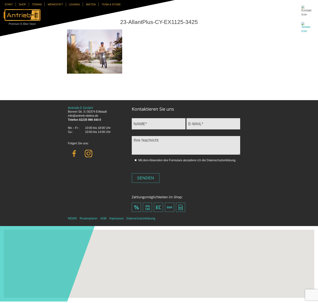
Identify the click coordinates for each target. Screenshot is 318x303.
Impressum (116, 218)
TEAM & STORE (111, 4)
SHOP (22, 4)
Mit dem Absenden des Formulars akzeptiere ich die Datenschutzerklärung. (187, 160)
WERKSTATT (55, 4)
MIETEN (91, 4)
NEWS (72, 218)
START (9, 4)
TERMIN (37, 4)
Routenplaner (89, 218)
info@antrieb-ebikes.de (83, 115)
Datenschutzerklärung (140, 218)
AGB (103, 218)
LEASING (74, 4)
